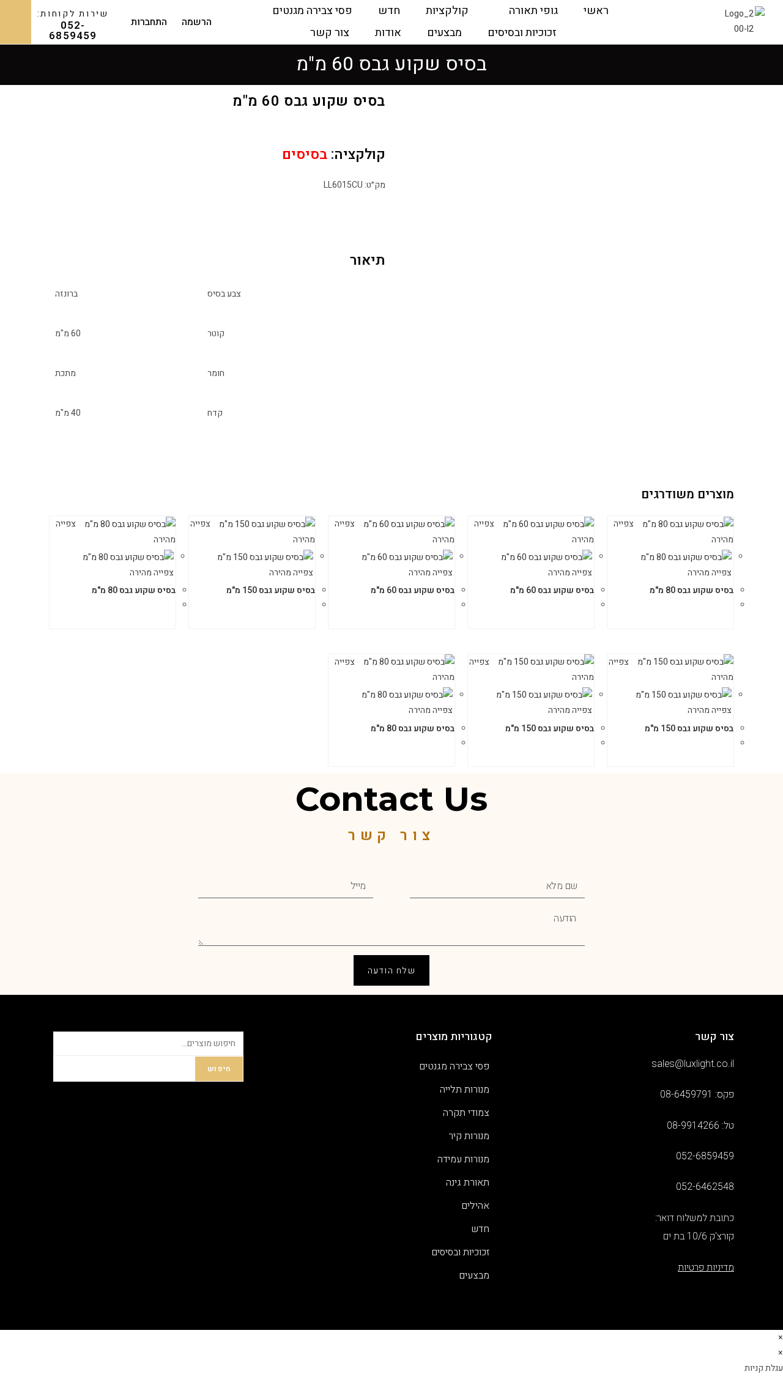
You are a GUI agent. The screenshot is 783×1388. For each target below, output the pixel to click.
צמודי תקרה (466, 1113)
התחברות (149, 22)
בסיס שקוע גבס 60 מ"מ (552, 590)
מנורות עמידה (463, 1159)
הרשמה (197, 22)
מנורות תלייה (464, 1089)
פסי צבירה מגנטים (312, 10)
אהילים (475, 1205)
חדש (389, 10)
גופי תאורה (533, 10)
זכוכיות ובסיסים (522, 32)
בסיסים (304, 154)
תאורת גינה (467, 1182)
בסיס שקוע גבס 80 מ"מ (691, 590)
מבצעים (444, 32)
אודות (388, 32)
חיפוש (219, 1068)
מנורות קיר (468, 1136)
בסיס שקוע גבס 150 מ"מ (270, 590)
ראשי (596, 10)
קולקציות (447, 10)
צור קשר (329, 32)
